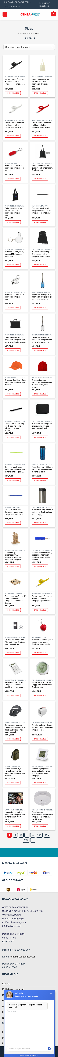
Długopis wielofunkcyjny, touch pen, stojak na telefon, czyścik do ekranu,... (14, 427)
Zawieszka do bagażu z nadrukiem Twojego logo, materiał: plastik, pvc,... (42, 297)
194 (39, 835)
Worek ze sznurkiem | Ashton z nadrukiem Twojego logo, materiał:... (42, 254)
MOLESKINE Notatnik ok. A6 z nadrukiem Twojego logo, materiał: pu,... (15, 642)
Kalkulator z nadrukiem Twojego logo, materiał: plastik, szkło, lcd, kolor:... (15, 684)
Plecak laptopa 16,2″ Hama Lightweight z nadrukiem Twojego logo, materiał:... (15, 772)
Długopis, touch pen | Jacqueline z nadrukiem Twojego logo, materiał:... (42, 210)
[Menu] (5, 14)
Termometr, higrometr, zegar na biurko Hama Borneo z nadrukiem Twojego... (41, 772)
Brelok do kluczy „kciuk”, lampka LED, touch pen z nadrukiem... (14, 254)
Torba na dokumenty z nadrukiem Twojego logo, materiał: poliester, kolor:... (15, 339)
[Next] (32, 840)
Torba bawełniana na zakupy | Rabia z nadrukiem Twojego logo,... (13, 211)
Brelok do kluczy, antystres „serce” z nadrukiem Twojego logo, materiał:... (42, 642)
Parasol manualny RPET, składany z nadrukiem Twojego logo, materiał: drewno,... (42, 556)
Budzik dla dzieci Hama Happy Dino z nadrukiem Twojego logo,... (42, 684)
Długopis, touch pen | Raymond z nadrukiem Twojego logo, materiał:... (15, 512)
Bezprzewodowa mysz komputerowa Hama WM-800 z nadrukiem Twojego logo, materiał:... (15, 728)
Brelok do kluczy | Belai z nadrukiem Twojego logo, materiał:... (15, 168)
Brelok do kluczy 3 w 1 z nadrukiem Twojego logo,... (14, 297)
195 (47, 835)
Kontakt (6, 983)
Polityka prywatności (13, 989)
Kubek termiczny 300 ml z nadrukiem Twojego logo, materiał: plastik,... (42, 469)
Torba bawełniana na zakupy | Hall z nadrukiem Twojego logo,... (42, 168)
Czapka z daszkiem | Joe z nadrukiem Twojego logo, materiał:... (15, 382)
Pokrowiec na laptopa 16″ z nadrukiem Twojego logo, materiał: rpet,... (42, 426)
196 (26, 840)
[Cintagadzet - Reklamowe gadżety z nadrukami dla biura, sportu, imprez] (30, 14)
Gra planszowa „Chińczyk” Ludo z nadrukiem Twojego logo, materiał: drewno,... (15, 599)
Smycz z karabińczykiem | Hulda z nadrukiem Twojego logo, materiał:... (15, 81)
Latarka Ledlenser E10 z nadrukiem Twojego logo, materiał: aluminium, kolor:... (15, 815)
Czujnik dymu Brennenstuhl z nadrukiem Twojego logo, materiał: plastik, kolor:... (42, 815)
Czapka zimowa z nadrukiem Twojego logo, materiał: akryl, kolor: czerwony (42, 383)
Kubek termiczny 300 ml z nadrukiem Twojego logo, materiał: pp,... (42, 512)
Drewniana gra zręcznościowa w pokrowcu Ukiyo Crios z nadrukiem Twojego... (14, 556)
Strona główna (25, 33)
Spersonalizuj (13, 93)
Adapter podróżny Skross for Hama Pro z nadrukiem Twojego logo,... (42, 727)
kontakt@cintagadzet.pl (22, 956)
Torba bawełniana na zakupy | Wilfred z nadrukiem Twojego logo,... (40, 82)
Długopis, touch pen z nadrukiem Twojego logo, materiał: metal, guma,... (15, 469)
